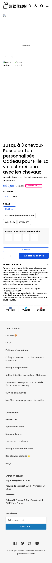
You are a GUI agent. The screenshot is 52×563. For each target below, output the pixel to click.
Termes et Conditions (17, 441)
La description (12, 264)
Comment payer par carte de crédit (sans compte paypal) (24, 384)
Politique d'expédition (17, 349)
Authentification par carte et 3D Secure (26, 375)
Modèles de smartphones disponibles (25, 400)
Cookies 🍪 (11, 335)
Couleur (8, 191)
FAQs (8, 342)
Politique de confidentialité (19, 448)
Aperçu (26, 249)
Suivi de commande (16, 392)
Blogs (8, 463)
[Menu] (47, 6)
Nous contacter (14, 434)
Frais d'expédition (26, 177)
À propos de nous (15, 426)
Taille (6, 204)
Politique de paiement (17, 367)
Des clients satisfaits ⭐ (18, 455)
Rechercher (11, 419)
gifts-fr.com (19, 550)
